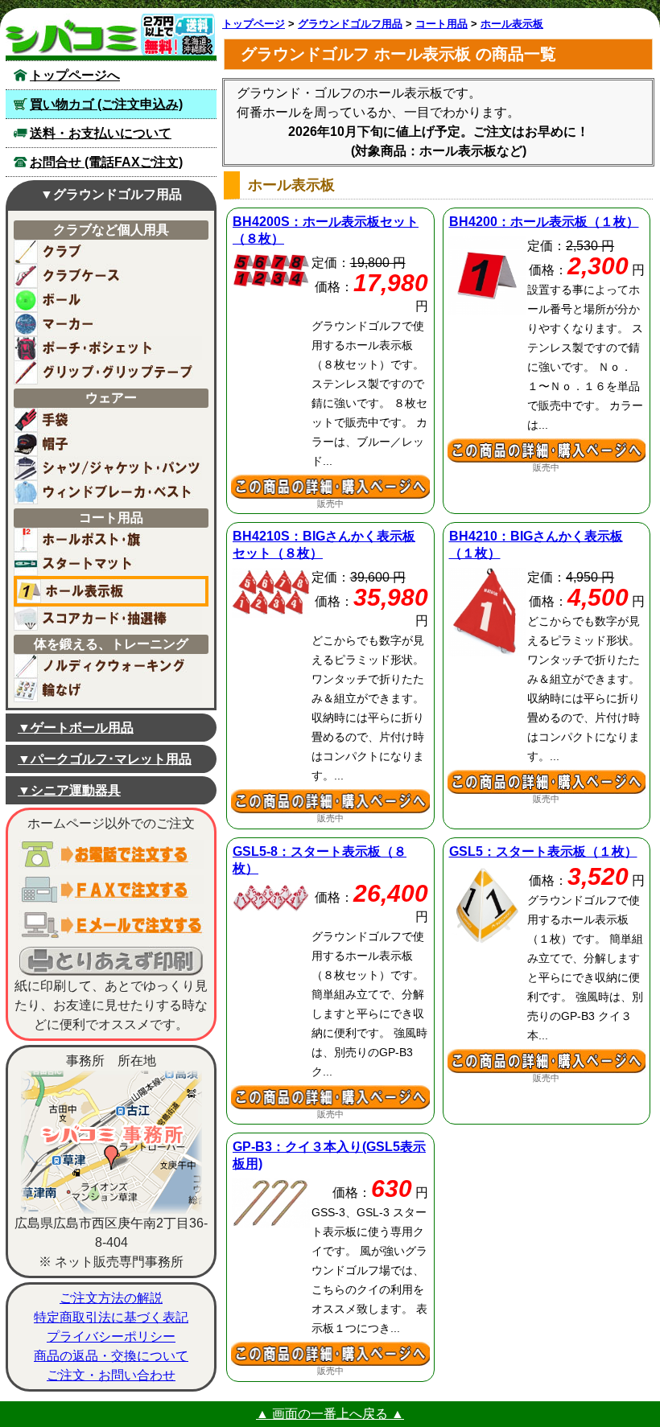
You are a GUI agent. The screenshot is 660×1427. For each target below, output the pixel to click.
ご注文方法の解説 (111, 1298)
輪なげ (108, 690)
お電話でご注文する (111, 854)
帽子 (108, 444)
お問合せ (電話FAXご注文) (106, 162)
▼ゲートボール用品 (76, 727)
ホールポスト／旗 (108, 540)
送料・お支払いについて (100, 133)
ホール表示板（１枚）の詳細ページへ (547, 450)
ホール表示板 (111, 591)
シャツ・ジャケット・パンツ (108, 468)
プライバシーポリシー (111, 1336)
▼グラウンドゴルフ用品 (111, 194)
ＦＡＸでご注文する (111, 889)
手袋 (108, 420)
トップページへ (75, 75)
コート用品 (441, 24)
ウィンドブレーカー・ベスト (108, 492)
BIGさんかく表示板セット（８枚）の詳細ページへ (330, 801)
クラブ (108, 252)
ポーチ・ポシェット (108, 348)
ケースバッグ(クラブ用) (108, 276)
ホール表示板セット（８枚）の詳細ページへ (330, 487)
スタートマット (108, 564)
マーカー (108, 324)
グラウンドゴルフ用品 (350, 24)
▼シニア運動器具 (69, 790)
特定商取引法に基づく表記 (111, 1317)
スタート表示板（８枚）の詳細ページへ (330, 1097)
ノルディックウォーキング (108, 666)
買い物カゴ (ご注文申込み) (106, 104)
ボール (108, 300)
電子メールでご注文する (111, 925)
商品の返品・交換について (111, 1356)
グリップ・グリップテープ (108, 372)
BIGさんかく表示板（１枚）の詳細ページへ (547, 782)
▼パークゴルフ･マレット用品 (105, 759)
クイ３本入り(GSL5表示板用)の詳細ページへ (330, 1354)
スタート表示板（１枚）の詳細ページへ (547, 1061)
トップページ (253, 24)
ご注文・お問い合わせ (111, 1375)
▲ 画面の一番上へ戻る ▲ (330, 1414)
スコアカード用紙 (108, 619)
